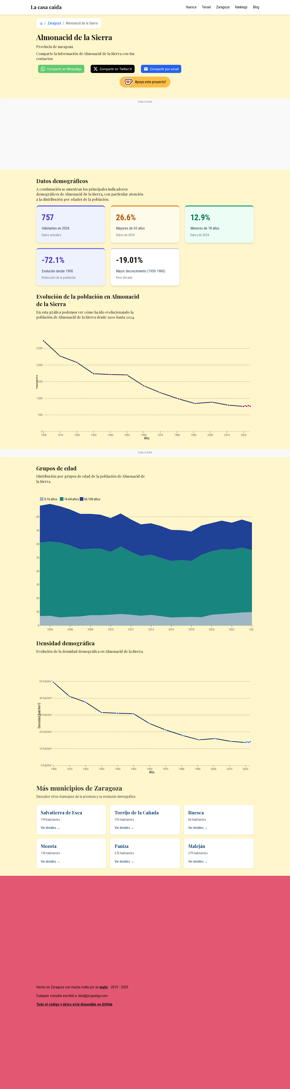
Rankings (241, 7)
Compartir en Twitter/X (116, 69)
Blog (256, 7)
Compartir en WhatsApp (64, 69)
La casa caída (46, 7)
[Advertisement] (145, 136)
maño (103, 987)
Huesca (191, 7)
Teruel (206, 7)
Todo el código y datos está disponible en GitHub (74, 1004)
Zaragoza (223, 7)
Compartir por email (164, 69)
